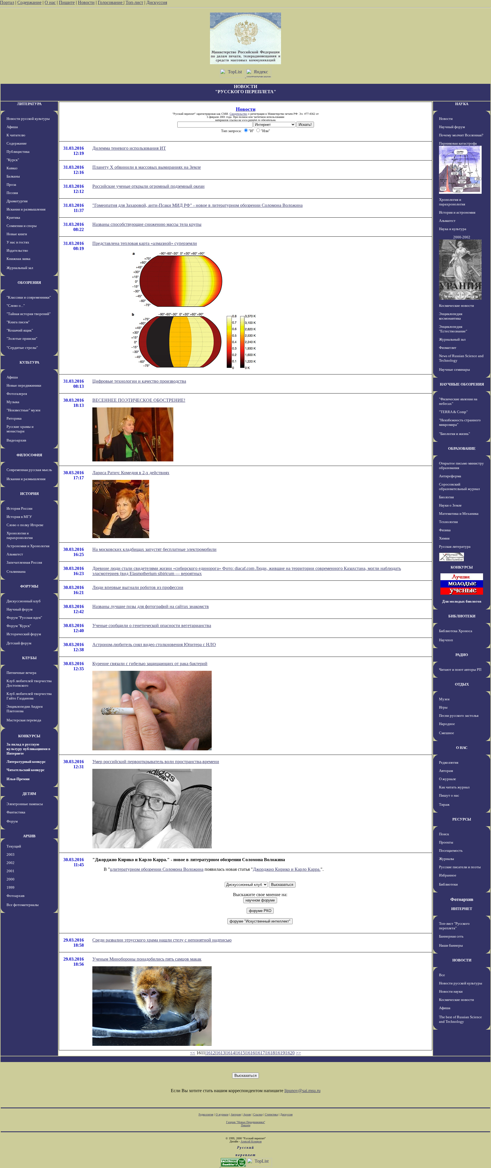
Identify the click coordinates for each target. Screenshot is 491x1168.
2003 (10, 854)
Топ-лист (134, 2)
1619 (280, 1052)
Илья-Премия (18, 779)
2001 (10, 871)
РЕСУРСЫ (461, 819)
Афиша (12, 127)
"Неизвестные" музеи (23, 410)
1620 (290, 1052)
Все (442, 975)
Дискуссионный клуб (24, 601)
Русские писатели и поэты (460, 867)
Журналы (446, 859)
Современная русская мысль (29, 470)
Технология (448, 522)
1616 (250, 1052)
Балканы (13, 176)
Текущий (14, 846)
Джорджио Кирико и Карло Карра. (287, 869)
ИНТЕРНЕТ (461, 909)
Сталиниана (16, 571)
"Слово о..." (16, 305)
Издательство (17, 250)
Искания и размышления (26, 209)
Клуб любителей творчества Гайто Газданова (29, 696)
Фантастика (16, 812)
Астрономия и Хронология (28, 546)
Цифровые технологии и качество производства (139, 381)
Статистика (271, 1114)
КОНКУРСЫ (29, 736)
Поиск (444, 834)
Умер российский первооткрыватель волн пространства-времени (155, 761)
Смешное (446, 733)
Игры (443, 707)
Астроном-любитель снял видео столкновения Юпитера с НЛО (154, 644)
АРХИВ (29, 836)
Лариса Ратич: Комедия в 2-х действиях (130, 472)
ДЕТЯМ (29, 794)
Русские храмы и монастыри (20, 428)
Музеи (444, 699)
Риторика (14, 418)
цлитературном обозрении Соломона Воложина (156, 869)
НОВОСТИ (461, 960)
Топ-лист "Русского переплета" (454, 925)
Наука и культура (452, 229)
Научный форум (19, 609)
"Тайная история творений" (29, 314)
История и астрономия (457, 212)
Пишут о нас (449, 795)
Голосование (111, 2)
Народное (447, 724)
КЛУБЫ (29, 658)
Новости (86, 2)
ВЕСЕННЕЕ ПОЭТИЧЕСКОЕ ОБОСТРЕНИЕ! (138, 400)
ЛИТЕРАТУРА (29, 104)
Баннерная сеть (451, 936)
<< (192, 1052)
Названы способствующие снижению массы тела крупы (146, 224)
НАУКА (461, 104)
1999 (10, 887)
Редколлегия (448, 762)
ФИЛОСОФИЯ (29, 455)
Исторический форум (24, 634)
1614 (230, 1052)
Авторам (446, 771)
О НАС (461, 748)
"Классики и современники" (29, 297)
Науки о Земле (450, 505)
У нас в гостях (18, 242)
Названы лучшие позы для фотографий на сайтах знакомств (150, 606)
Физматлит (447, 347)
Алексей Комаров (251, 1141)
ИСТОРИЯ (29, 494)
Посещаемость (451, 850)
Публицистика (18, 151)
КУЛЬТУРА (29, 362)
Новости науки (451, 991)
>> (298, 1052)
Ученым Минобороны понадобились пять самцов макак (146, 959)
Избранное (447, 875)
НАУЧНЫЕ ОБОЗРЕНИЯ (462, 384)
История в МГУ (19, 517)
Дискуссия (156, 2)
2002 (10, 863)
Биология (446, 497)
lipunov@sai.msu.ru (302, 1090)
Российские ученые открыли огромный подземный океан (148, 186)
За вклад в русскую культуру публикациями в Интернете (28, 748)
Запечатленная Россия (24, 562)
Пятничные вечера (21, 673)
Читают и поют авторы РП (460, 669)
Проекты (446, 842)
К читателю (16, 135)
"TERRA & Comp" (453, 412)
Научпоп (446, 640)
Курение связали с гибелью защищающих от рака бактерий (149, 663)
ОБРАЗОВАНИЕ (462, 448)
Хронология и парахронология (20, 535)
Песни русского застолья (458, 715)
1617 (260, 1052)
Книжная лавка (18, 259)
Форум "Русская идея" (24, 617)
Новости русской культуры (28, 118)
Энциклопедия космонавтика (450, 316)
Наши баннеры (451, 945)
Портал (7, 2)
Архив (247, 1114)
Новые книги (17, 234)
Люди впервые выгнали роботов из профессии (137, 587)
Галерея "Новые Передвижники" (245, 1122)
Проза (11, 184)
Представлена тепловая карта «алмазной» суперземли (144, 243)
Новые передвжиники (24, 385)
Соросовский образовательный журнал (459, 486)
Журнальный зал (20, 268)
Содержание (29, 2)
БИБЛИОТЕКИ (461, 616)
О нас (50, 2)
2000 (10, 879)
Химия (444, 538)
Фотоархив (15, 896)
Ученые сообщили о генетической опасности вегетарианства (151, 625)
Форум (12, 821)
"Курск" (13, 160)
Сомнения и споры (22, 226)
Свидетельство (238, 113)
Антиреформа (450, 476)
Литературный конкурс (26, 761)
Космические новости (456, 305)
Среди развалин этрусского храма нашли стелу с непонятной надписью (162, 940)
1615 (240, 1052)
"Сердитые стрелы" (22, 347)
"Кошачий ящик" (20, 330)
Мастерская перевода (24, 720)
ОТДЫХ (462, 684)
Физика (445, 530)
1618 (270, 1052)
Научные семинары (454, 369)
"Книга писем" (18, 322)
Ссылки (258, 1114)
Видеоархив (16, 440)
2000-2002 (461, 237)
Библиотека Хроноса (455, 631)
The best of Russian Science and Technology (460, 1019)
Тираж (444, 804)
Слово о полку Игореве (25, 525)
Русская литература (455, 546)
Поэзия (12, 193)
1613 (220, 1052)
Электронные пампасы (25, 804)
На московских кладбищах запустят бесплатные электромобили (154, 549)
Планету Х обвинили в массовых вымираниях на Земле (146, 167)
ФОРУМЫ (29, 586)
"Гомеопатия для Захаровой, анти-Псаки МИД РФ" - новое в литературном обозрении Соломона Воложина (197, 205)
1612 (210, 1052)
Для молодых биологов (461, 601)
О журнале (447, 779)
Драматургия (17, 201)
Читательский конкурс (26, 770)
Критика (13, 217)
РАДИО (461, 655)
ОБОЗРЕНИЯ (29, 282)
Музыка (13, 402)
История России (19, 508)
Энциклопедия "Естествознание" (453, 328)
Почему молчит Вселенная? (461, 135)
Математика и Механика (458, 513)
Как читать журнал (454, 787)
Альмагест (15, 554)
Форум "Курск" (19, 626)
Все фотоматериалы (23, 905)
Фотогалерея (17, 394)
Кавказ (12, 168)
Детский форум (19, 643)
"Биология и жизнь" (454, 434)
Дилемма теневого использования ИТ (129, 148)
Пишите (67, 2)
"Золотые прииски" (22, 338)
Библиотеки (448, 884)
